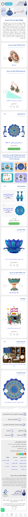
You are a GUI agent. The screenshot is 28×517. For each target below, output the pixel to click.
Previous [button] (22, 58)
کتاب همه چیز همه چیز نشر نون (14, 328)
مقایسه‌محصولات (22, 463)
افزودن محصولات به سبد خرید (14, 149)
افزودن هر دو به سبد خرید (14, 223)
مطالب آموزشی (23, 466)
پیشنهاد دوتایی (14, 469)
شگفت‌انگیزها (15, 463)
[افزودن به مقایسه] (17, 107)
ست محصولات (14, 466)
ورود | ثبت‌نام (8, 4)
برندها (16, 460)
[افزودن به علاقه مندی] (14, 107)
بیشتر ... (4, 114)
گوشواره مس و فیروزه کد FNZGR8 (17, 101)
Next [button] (6, 58)
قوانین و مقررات (5, 460)
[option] (14, 134)
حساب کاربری (23, 460)
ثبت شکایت (23, 469)
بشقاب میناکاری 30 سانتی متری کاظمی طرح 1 (14, 402)
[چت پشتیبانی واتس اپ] (2, 510)
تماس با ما (7, 466)
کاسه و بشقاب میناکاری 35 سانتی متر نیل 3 (14, 259)
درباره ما (7, 463)
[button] (4, 12)
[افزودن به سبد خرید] (21, 107)
